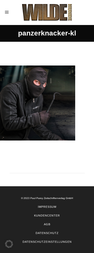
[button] (9, 244)
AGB (47, 224)
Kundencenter (47, 215)
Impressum (47, 206)
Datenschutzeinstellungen (47, 241)
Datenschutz (47, 233)
